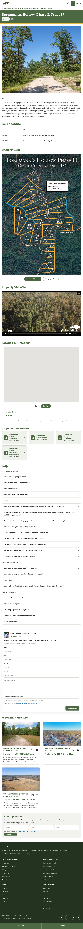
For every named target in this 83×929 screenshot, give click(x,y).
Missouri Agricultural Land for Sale (18, 850)
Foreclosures (46, 898)
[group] (41, 59)
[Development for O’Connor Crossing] (21, 789)
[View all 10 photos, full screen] (41, 59)
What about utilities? (11, 488)
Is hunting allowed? (10, 621)
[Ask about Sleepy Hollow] (78, 750)
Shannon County (20, 8)
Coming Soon (46, 908)
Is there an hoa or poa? (12, 604)
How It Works (46, 888)
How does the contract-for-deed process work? (20, 556)
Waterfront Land (6, 876)
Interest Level (8, 693)
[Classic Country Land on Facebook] (62, 917)
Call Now (21, 926)
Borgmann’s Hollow (33, 8)
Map (36, 406)
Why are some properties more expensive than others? (23, 550)
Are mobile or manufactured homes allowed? (19, 616)
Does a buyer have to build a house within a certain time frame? (26, 533)
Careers (4, 902)
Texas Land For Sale (48, 876)
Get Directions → (8, 416)
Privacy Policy (33, 703)
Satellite (45, 406)
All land (4, 850)
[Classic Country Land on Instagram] (67, 917)
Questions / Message (9, 680)
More (3, 879)
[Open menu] (73, 3)
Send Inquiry (72, 708)
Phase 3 (43, 8)
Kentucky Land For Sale (49, 870)
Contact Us (5, 898)
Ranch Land (5, 873)
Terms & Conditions (7, 918)
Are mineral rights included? (13, 598)
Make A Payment (47, 902)
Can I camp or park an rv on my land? (16, 610)
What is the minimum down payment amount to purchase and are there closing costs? (34, 506)
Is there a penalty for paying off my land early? (20, 527)
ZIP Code (6, 672)
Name (5, 647)
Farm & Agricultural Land (9, 866)
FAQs (44, 895)
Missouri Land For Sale (49, 866)
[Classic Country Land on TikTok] (79, 917)
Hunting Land (6, 863)
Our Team (5, 892)
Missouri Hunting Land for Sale (39, 850)
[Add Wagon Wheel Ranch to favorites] (32, 750)
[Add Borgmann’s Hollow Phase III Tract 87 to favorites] (3, 98)
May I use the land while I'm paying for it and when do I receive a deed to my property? (34, 521)
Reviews (4, 895)
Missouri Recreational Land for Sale (60, 850)
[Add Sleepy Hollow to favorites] (74, 750)
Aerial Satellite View (33, 279)
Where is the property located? (15, 477)
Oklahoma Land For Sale (49, 863)
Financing (45, 892)
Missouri (11, 8)
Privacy (15, 918)
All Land (4, 8)
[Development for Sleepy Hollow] (62, 743)
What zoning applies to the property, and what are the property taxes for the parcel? (34, 586)
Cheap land (29, 854)
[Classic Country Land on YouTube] (73, 917)
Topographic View (50, 279)
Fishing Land (5, 870)
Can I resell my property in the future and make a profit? (23, 538)
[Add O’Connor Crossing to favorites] (32, 795)
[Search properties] (68, 3)
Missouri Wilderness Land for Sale (14, 854)
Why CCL (45, 905)
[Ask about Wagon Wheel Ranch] (37, 750)
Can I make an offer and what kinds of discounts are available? (25, 544)
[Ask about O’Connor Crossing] (37, 795)
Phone (6, 664)
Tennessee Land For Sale (50, 873)
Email (5, 655)
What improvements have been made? (17, 483)
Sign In (78, 3)
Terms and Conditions (23, 703)
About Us (4, 888)
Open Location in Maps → (10, 412)
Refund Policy (22, 918)
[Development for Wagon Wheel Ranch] (21, 743)
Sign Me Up (10, 834)
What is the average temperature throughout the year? (23, 574)
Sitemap (29, 918)
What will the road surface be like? (16, 494)
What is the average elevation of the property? (20, 568)
